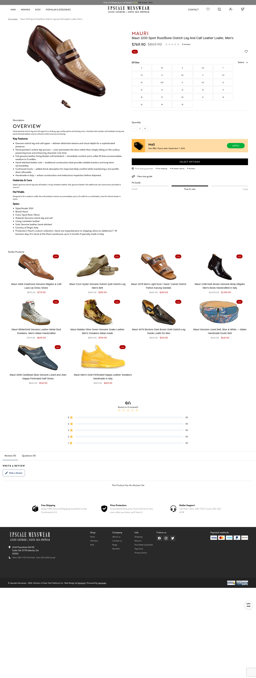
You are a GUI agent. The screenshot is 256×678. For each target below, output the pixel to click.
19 (162, 97)
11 (182, 82)
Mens (92, 536)
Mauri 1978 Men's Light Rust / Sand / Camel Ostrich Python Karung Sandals (158, 286)
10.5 (162, 82)
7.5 (142, 75)
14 (162, 90)
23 (141, 104)
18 (141, 97)
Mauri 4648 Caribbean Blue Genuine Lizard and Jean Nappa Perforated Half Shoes (38, 376)
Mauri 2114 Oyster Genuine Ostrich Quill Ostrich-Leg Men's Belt (97, 286)
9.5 (223, 75)
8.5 (182, 75)
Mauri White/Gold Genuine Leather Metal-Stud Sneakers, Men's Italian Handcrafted (36, 331)
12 (223, 82)
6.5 (203, 68)
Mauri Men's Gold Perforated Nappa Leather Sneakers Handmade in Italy (103, 376)
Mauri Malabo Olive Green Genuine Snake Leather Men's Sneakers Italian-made (97, 331)
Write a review (15, 473)
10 (141, 82)
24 (162, 104)
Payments (139, 548)
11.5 (203, 82)
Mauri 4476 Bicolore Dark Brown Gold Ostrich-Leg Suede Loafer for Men (158, 331)
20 (182, 97)
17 (223, 90)
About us (116, 536)
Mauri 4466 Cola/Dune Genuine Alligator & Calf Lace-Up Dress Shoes (36, 286)
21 (202, 97)
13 (141, 90)
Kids (92, 544)
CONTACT (193, 9)
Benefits (116, 548)
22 (223, 97)
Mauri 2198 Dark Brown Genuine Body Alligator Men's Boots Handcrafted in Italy (220, 286)
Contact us (117, 540)
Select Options (190, 161)
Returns (138, 540)
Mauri (140, 33)
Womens (94, 540)
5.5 (162, 68)
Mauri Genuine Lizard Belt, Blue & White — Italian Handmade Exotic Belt (219, 331)
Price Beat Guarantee (144, 544)
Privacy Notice (141, 552)
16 (203, 90)
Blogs (114, 544)
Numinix (81, 583)
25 (182, 104)
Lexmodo (102, 583)
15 (182, 90)
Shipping (138, 536)
